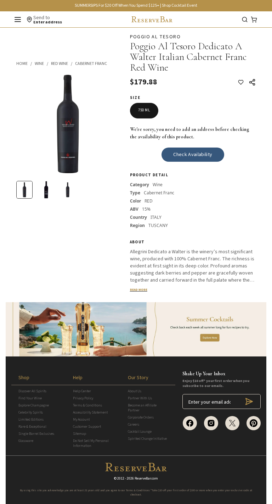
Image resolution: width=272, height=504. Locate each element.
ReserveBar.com (146, 478)
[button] (25, 64)
